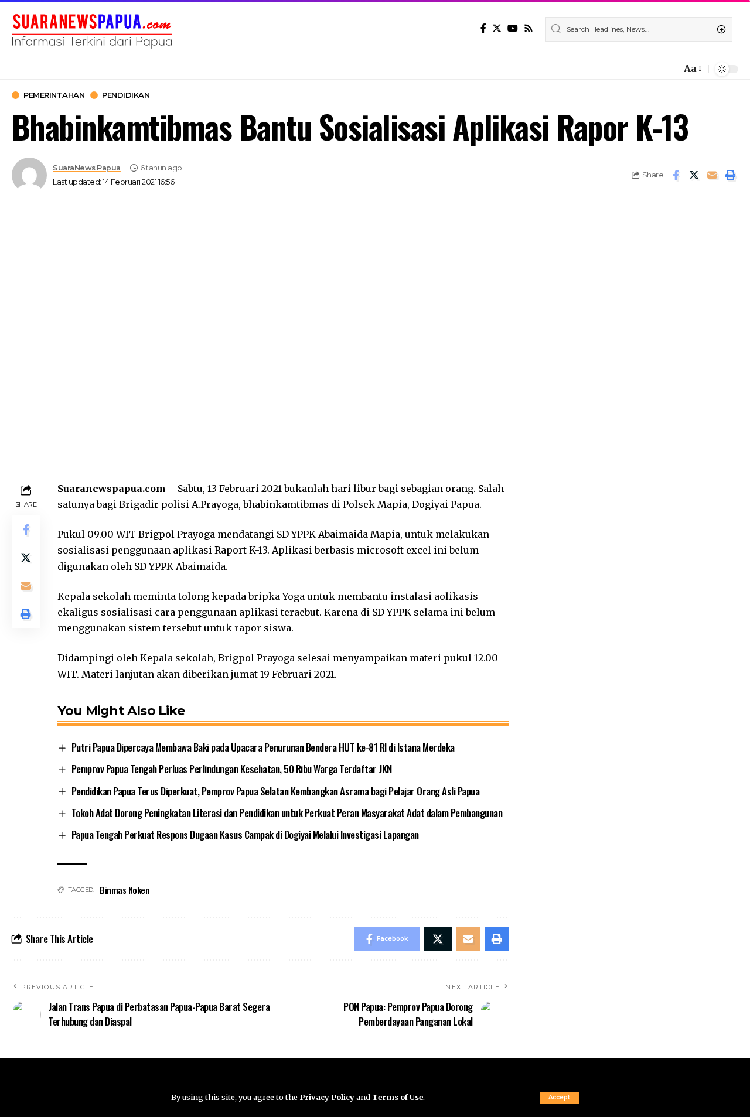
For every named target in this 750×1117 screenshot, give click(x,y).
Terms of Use (397, 1097)
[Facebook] (483, 28)
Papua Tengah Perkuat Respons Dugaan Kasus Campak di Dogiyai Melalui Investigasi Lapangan (245, 834)
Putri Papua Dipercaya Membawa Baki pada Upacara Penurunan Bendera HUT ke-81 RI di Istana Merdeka (263, 747)
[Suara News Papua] (92, 29)
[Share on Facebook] (675, 175)
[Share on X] (694, 175)
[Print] (730, 175)
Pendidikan (125, 95)
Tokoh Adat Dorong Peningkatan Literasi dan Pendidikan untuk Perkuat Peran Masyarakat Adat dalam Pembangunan (287, 812)
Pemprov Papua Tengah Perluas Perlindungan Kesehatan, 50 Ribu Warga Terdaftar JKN (231, 768)
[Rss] (528, 28)
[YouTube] (512, 28)
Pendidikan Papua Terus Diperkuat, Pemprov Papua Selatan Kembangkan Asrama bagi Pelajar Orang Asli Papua (275, 791)
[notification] (669, 69)
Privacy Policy (326, 1097)
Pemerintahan (53, 95)
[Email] (712, 175)
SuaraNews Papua (87, 167)
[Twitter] (496, 28)
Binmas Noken (124, 889)
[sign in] (652, 69)
